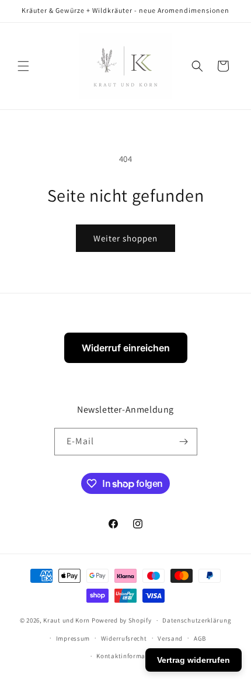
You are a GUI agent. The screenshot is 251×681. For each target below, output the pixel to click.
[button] (23, 66)
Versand (170, 638)
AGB (200, 638)
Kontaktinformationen (130, 656)
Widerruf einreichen (126, 348)
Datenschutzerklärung (196, 620)
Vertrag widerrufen (193, 660)
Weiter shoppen (125, 238)
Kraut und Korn (66, 620)
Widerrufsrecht (124, 638)
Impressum (73, 638)
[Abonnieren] (184, 441)
